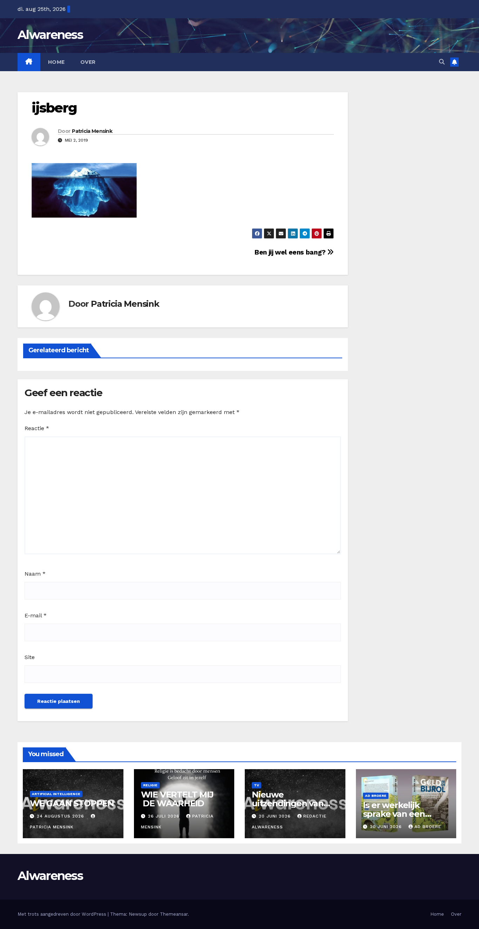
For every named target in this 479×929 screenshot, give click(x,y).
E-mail (36, 615)
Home (56, 62)
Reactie (37, 428)
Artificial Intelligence (56, 794)
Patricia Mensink (92, 131)
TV (256, 785)
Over (88, 62)
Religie (150, 785)
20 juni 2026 (275, 816)
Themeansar (174, 914)
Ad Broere (375, 796)
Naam (35, 573)
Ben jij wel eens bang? (291, 252)
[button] (442, 62)
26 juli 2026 (164, 816)
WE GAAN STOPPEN (72, 803)
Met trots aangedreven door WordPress (63, 914)
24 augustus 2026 (61, 816)
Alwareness (50, 34)
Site (30, 657)
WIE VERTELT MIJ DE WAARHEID (177, 798)
